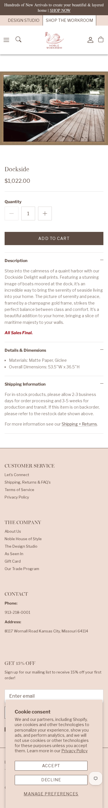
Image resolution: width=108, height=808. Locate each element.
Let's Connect (17, 474)
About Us (13, 531)
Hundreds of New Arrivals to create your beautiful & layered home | (54, 7)
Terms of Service (19, 489)
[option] (54, 108)
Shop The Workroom (69, 20)
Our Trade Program (22, 568)
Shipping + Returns (79, 424)
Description (16, 260)
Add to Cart (53, 238)
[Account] (89, 40)
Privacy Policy (74, 750)
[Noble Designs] (54, 39)
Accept (51, 765)
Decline (51, 779)
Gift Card (13, 561)
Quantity (13, 201)
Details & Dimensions (25, 350)
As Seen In (14, 553)
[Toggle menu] (6, 40)
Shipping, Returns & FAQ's (28, 482)
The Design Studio (21, 546)
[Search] (19, 40)
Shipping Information (25, 384)
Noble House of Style (23, 538)
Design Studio (23, 20)
